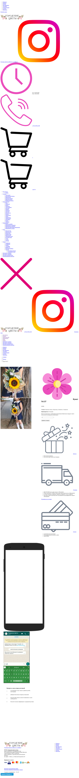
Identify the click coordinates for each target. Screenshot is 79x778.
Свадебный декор (11, 251)
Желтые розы (8, 235)
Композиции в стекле (10, 228)
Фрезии (7, 214)
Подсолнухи (8, 212)
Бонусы (74, 453)
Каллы (6, 220)
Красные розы (8, 231)
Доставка (5, 6)
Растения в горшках (7, 253)
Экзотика (7, 221)
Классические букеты (10, 196)
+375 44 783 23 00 (36, 125)
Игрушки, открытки (7, 254)
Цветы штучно (6, 201)
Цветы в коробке (9, 224)
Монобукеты (8, 197)
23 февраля (7, 244)
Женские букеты (8, 199)
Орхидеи (7, 211)
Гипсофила (7, 219)
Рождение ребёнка (9, 248)
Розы (6, 202)
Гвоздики (7, 208)
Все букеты (5, 191)
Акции (6, 192)
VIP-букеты (7, 195)
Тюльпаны (7, 204)
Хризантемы (8, 215)
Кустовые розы (8, 237)
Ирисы (6, 205)
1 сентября (7, 246)
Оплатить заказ (3, 11)
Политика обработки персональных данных (13, 769)
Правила (5, 2)
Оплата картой (6, 7)
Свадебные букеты (12, 250)
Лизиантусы (8, 217)
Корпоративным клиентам (8, 256)
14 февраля (7, 243)
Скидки (4, 8)
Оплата (4, 4)
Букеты (4, 193)
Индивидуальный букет (8, 255)
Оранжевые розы (9, 236)
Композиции (5, 222)
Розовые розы (8, 234)
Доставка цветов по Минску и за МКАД (12, 747)
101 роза (7, 240)
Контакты (5, 9)
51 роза (6, 239)
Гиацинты (7, 206)
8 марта (7, 245)
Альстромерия (8, 207)
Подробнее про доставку (46, 499)
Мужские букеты (9, 198)
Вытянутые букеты (9, 200)
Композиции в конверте (10, 225)
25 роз (6, 238)
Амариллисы (8, 218)
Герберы (7, 209)
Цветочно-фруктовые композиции (12, 227)
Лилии (6, 216)
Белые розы (7, 232)
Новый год (7, 247)
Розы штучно (8, 230)
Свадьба (7, 249)
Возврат (4, 3)
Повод (4, 241)
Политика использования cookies (11, 768)
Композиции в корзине (10, 226)
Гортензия (7, 210)
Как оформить (6, 5)
